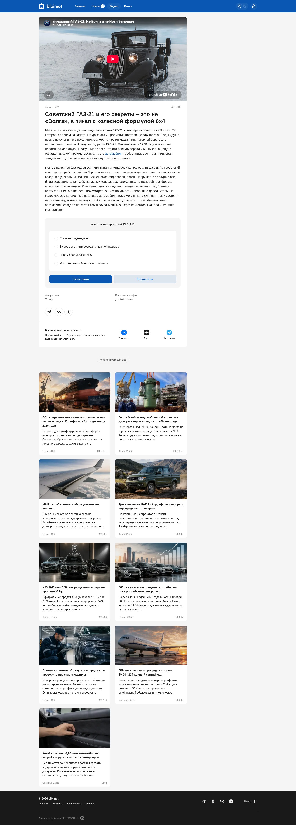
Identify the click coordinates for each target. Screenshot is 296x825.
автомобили (114, 153)
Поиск (128, 6)
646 (181, 533)
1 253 (180, 450)
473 (105, 699)
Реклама (44, 803)
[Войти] (253, 6)
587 (181, 617)
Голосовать (81, 279)
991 (105, 533)
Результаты (145, 279)
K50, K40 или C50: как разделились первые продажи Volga (73, 589)
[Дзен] (231, 801)
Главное (80, 6)
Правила (90, 803)
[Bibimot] (50, 6)
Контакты (58, 803)
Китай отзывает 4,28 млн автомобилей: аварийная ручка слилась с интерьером (71, 755)
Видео (114, 6)
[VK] (222, 801)
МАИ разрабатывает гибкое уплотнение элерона (70, 506)
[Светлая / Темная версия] (242, 6)
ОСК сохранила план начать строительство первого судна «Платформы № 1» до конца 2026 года (73, 421)
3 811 (104, 450)
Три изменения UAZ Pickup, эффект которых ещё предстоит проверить (151, 506)
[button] (49, 312)
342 (181, 699)
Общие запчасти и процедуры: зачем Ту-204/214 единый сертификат (145, 672)
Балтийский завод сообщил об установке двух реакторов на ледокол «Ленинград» (148, 419)
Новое (98, 6)
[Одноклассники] (213, 801)
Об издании (74, 803)
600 (105, 617)
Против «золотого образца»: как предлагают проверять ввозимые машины (74, 672)
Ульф (49, 299)
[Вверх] (250, 801)
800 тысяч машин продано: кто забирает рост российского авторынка (148, 589)
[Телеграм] (204, 801)
